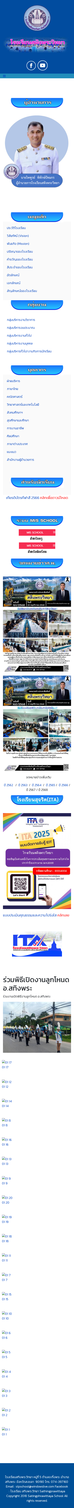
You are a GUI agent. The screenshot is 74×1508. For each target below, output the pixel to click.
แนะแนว (11, 451)
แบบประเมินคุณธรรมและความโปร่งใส (36, 915)
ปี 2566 (63, 785)
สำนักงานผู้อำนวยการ (20, 459)
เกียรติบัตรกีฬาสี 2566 (37, 497)
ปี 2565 (50, 785)
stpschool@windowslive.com (35, 1486)
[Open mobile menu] (4, 76)
